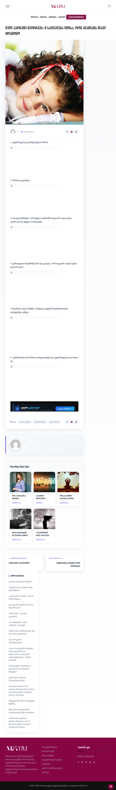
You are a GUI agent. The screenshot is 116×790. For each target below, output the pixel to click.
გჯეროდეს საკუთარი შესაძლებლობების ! (17, 679)
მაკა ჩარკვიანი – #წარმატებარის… (16, 641)
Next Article (55, 558)
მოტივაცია (34, 17)
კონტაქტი (46, 764)
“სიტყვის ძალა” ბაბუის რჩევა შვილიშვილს (21, 588)
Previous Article (19, 558)
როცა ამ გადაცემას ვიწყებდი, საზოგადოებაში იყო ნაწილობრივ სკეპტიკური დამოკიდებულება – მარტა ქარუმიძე (21, 654)
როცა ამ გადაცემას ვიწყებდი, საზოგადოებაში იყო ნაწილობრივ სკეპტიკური (19, 497)
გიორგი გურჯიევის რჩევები (20, 581)
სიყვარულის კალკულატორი (19, 563)
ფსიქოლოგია (28, 132)
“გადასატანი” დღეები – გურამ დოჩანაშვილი (21, 597)
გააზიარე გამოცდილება (76, 17)
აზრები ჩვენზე (48, 756)
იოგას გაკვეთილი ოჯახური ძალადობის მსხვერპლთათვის (67, 497)
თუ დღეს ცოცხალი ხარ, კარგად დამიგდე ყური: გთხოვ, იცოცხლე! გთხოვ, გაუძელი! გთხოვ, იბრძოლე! (21, 690)
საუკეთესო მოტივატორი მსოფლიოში (40, 497)
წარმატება (43, 17)
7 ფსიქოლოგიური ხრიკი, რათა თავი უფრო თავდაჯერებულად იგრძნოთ (44, 534)
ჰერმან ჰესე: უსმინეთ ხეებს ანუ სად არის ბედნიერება (22, 632)
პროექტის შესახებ (49, 747)
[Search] (109, 6)
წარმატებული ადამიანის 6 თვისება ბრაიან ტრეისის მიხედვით (20, 669)
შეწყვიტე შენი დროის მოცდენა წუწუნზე (21, 702)
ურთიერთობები (40, 422)
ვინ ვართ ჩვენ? (48, 751)
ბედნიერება (53, 17)
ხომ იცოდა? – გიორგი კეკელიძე (18, 614)
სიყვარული (61, 17)
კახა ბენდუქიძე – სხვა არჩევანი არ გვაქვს (18, 623)
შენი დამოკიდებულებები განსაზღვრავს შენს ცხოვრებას (21, 711)
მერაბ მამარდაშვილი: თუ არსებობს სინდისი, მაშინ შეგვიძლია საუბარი (20, 534)
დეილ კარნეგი (24, 422)
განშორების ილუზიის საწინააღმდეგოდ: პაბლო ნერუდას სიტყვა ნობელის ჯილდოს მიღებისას (19, 722)
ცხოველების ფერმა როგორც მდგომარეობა (21, 606)
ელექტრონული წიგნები (52, 760)
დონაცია (45, 772)
